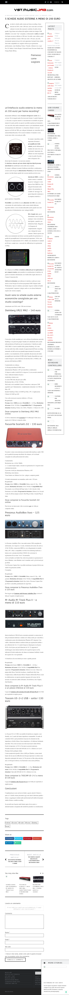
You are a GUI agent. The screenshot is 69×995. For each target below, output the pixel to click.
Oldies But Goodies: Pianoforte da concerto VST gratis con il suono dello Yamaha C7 (54, 52)
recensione (22, 417)
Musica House (10, 978)
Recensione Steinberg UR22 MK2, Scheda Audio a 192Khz (14, 859)
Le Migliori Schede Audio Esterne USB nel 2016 (21, 15)
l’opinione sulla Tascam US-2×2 (19, 781)
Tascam (7, 826)
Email (18, 842)
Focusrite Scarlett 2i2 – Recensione (54, 206)
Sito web (8, 947)
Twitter (18, 838)
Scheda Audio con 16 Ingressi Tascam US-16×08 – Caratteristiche (55, 314)
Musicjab (8, 972)
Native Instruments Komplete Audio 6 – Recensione (54, 248)
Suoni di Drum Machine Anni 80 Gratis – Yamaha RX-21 (54, 94)
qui (30, 506)
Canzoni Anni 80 (11, 983)
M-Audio (21, 823)
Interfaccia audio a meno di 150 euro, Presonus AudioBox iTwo (54, 168)
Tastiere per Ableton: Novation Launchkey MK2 (54, 400)
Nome (7, 932)
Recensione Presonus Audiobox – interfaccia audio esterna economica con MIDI (55, 347)
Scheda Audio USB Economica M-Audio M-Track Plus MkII (11, 888)
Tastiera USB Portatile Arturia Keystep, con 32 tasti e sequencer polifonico (55, 375)
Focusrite (14, 823)
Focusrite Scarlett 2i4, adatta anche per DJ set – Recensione (55, 273)
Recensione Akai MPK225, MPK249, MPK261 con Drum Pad (54, 428)
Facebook (10, 838)
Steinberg (34, 823)
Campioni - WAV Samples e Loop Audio (58, 62)
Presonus (28, 823)
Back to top (8, 991)
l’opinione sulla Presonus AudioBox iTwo (25, 593)
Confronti (7, 823)
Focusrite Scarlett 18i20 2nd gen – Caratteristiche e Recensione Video (34, 858)
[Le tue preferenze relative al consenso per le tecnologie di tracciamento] (66, 992)
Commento (8, 913)
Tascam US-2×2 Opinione (57, 299)
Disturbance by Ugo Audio (53, 982)
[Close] (44, 963)
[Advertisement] (17, 79)
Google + (37, 838)
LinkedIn (10, 842)
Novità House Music (12, 979)
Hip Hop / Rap (10, 976)
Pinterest (28, 838)
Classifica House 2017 (12, 981)
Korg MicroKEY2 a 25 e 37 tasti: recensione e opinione (55, 388)
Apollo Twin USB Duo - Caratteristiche (54, 290)
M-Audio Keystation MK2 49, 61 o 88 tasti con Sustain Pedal (55, 413)
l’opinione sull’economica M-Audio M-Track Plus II (24, 692)
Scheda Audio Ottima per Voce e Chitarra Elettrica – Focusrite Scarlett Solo (54, 150)
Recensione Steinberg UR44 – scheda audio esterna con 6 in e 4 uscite (54, 229)
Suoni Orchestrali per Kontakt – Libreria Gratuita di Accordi (54, 73)
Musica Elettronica (12, 974)
